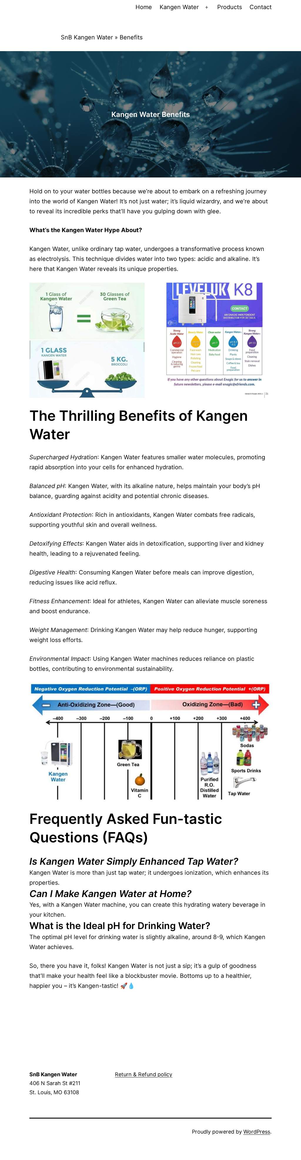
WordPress (256, 1132)
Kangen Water (179, 7)
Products (229, 7)
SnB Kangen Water (87, 37)
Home (144, 7)
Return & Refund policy (143, 1074)
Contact (261, 7)
